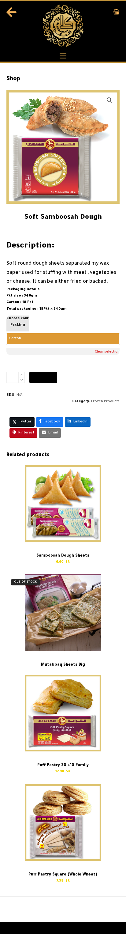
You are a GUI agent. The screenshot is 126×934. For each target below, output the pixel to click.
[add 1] (21, 374)
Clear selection (107, 352)
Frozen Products (105, 402)
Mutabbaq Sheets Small (94, 910)
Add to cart (43, 377)
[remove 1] (21, 380)
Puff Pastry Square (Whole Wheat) (31, 910)
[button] (116, 13)
